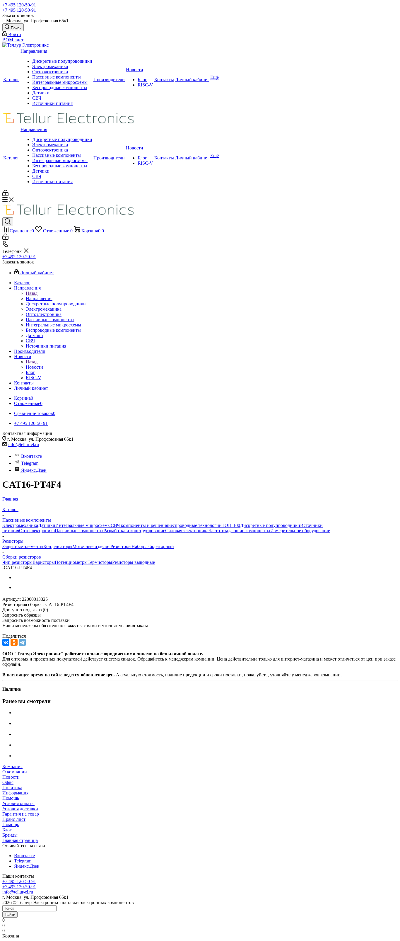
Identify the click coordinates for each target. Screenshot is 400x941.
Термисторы (100, 562)
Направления (33, 51)
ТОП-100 (231, 525)
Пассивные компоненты (56, 76)
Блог (142, 79)
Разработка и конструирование (134, 530)
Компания (12, 766)
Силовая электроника (186, 530)
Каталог (11, 79)
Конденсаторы (57, 546)
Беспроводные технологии (195, 525)
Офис (7, 782)
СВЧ (36, 98)
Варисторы (44, 562)
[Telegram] (22, 642)
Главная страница (20, 840)
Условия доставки (20, 808)
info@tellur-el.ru (23, 444)
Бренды (10, 835)
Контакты (164, 79)
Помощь (10, 798)
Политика (12, 787)
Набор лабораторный (152, 546)
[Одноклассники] (14, 642)
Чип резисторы (17, 562)
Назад (31, 293)
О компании (14, 771)
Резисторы (120, 546)
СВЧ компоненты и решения (139, 525)
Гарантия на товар (20, 813)
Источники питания (52, 103)
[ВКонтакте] (5, 642)
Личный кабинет (192, 79)
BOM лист (12, 39)
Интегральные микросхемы (60, 82)
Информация (15, 792)
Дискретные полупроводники (62, 61)
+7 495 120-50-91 (19, 4)
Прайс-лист (13, 819)
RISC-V (145, 84)
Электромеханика (50, 66)
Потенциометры (71, 562)
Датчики (40, 92)
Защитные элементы (22, 546)
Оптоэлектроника (50, 71)
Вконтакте (31, 456)
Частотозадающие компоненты (239, 530)
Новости (134, 69)
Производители (109, 79)
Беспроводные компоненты (59, 87)
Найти (10, 914)
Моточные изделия (91, 546)
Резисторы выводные (133, 562)
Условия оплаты (18, 803)
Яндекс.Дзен (34, 470)
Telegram (29, 463)
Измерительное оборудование (300, 530)
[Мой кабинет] (5, 194)
